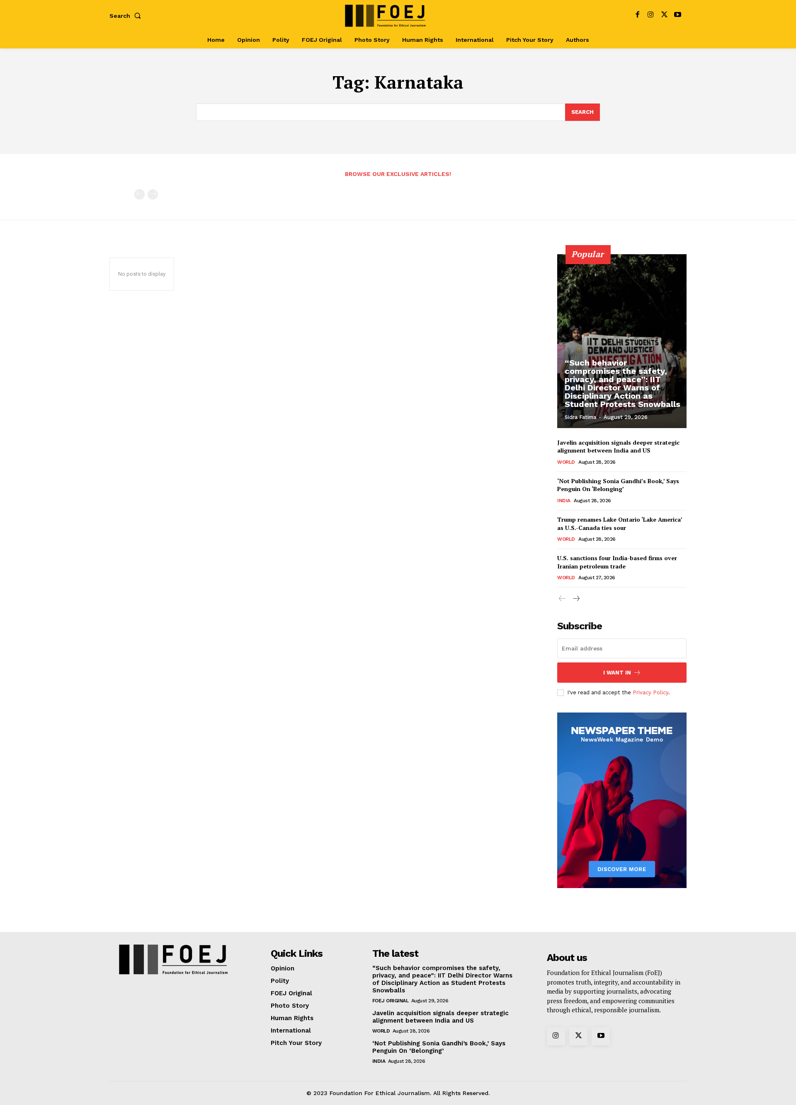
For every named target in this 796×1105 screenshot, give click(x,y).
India (563, 500)
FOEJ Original (390, 1001)
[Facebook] (637, 15)
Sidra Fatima (580, 417)
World (566, 462)
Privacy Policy (650, 692)
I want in (617, 672)
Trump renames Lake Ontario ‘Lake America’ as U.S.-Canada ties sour (619, 523)
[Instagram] (651, 15)
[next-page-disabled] (153, 194)
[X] (664, 15)
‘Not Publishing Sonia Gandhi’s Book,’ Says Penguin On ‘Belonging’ (618, 485)
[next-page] (575, 599)
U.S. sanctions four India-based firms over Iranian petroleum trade (617, 562)
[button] (126, 15)
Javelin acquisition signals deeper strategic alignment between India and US (618, 446)
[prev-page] (139, 194)
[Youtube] (678, 15)
